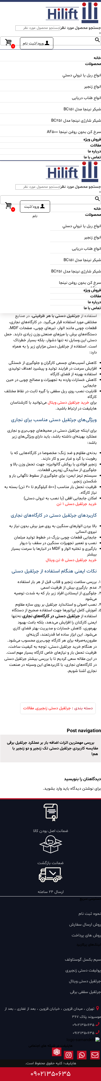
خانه (97, 58)
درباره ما (94, 151)
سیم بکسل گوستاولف (83, 960)
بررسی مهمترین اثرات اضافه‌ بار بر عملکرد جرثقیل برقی (51, 743)
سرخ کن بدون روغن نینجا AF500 (74, 132)
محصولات (93, 64)
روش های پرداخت (86, 935)
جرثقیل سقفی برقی (85, 992)
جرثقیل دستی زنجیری (53, 708)
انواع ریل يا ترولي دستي (81, 75)
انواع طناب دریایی (86, 98)
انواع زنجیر (92, 87)
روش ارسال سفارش (85, 924)
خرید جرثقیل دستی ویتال (68, 402)
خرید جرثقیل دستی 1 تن (76, 504)
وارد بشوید (53, 789)
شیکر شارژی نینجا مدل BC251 (76, 121)
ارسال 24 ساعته (51, 892)
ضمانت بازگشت (50, 863)
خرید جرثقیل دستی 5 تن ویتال (71, 560)
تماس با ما (92, 157)
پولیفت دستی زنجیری (83, 970)
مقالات (28, 708)
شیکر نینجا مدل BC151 (82, 109)
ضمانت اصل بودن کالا (50, 831)
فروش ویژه (92, 139)
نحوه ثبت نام (90, 914)
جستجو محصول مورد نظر (80, 28)
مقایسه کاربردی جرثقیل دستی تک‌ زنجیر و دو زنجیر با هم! (55, 751)
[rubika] (56, 1056)
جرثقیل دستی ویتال (85, 981)
